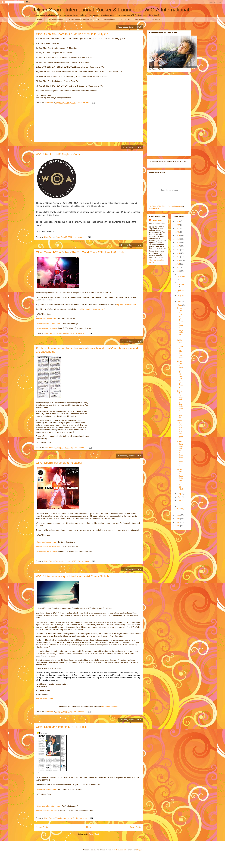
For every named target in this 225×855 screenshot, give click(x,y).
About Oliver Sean (55, 19)
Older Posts (135, 827)
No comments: (84, 103)
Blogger (139, 850)
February (180, 508)
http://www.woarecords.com (46, 328)
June (180, 305)
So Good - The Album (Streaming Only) (165, 206)
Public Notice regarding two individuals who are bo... (180, 404)
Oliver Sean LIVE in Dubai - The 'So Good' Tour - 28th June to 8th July (80, 252)
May (180, 493)
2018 (178, 242)
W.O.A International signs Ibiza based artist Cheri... (180, 454)
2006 (178, 526)
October (181, 290)
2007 (178, 522)
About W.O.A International (80, 19)
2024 (178, 221)
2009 (178, 515)
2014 (178, 257)
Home (39, 19)
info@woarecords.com (44, 699)
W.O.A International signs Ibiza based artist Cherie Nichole (72, 576)
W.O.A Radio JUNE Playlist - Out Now (60, 154)
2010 (178, 271)
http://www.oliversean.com (126, 305)
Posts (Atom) (94, 834)
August (180, 296)
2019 (178, 239)
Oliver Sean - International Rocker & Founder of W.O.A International (111, 9)
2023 (178, 225)
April (180, 497)
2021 (178, 232)
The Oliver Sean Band (155, 165)
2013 (178, 260)
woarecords (154, 208)
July (180, 301)
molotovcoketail (120, 850)
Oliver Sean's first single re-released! (59, 462)
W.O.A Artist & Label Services (133, 19)
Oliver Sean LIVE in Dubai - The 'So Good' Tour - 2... (180, 374)
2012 (178, 264)
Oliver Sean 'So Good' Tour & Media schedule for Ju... (180, 322)
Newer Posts (42, 827)
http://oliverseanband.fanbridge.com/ (91, 309)
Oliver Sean (157, 220)
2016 (178, 250)
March (180, 500)
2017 (178, 246)
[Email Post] (93, 103)
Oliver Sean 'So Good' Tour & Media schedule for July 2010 (73, 34)
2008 (178, 519)
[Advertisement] (88, 124)
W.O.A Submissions (106, 19)
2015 (178, 253)
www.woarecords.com (109, 707)
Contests (156, 19)
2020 (178, 235)
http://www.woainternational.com (48, 324)
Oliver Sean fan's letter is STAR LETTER (61, 726)
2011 (178, 267)
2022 (178, 228)
